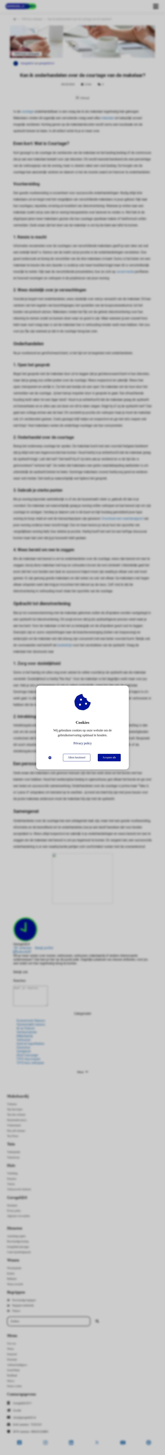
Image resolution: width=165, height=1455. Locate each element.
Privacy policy (82, 743)
